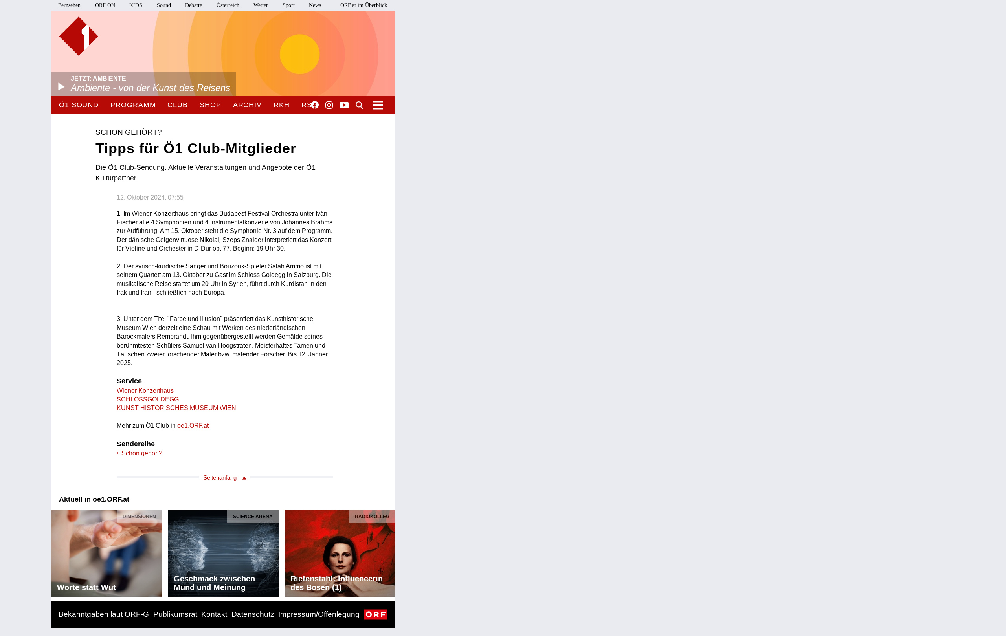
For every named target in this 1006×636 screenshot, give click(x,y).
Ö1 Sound (79, 105)
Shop (210, 105)
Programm (133, 105)
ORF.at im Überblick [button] (363, 5)
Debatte (193, 5)
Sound (164, 5)
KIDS (135, 5)
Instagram (329, 105)
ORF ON (105, 5)
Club (177, 105)
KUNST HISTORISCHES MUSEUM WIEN (176, 408)
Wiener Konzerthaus (145, 390)
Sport (289, 5)
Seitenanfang (220, 477)
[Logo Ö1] (78, 36)
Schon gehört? (141, 453)
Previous (57, 551)
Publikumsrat (175, 614)
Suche (359, 105)
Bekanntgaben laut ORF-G (104, 614)
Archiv (247, 105)
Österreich (228, 5)
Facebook (315, 105)
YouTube (344, 106)
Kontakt (214, 614)
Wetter (260, 5)
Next (388, 551)
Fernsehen (69, 5)
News (315, 5)
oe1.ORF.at (193, 425)
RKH (282, 105)
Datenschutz (252, 614)
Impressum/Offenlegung (319, 614)
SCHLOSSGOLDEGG (148, 399)
